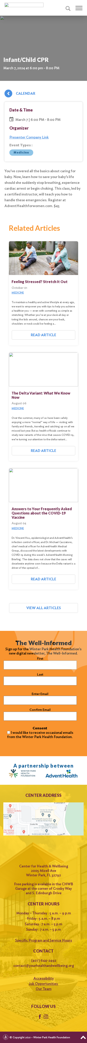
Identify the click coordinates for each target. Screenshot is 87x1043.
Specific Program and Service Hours (43, 940)
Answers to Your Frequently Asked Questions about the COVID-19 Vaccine (42, 513)
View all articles (43, 608)
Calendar (25, 93)
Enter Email (40, 694)
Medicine (21, 152)
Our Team (44, 989)
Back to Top (83, 1037)
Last (40, 674)
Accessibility (43, 978)
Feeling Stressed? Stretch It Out (40, 281)
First (40, 659)
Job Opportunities (43, 984)
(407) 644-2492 (43, 960)
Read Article (43, 335)
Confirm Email (40, 710)
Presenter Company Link (29, 137)
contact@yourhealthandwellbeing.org (43, 965)
